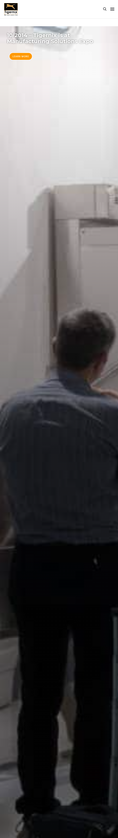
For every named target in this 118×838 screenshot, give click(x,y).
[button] (20, 56)
